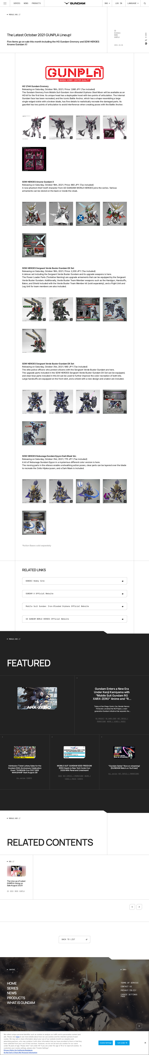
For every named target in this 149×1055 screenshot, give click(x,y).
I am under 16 (122, 1043)
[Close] (145, 1042)
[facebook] (145, 43)
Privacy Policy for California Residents (18, 1050)
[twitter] (146, 40)
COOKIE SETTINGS (131, 995)
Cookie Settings (106, 1043)
